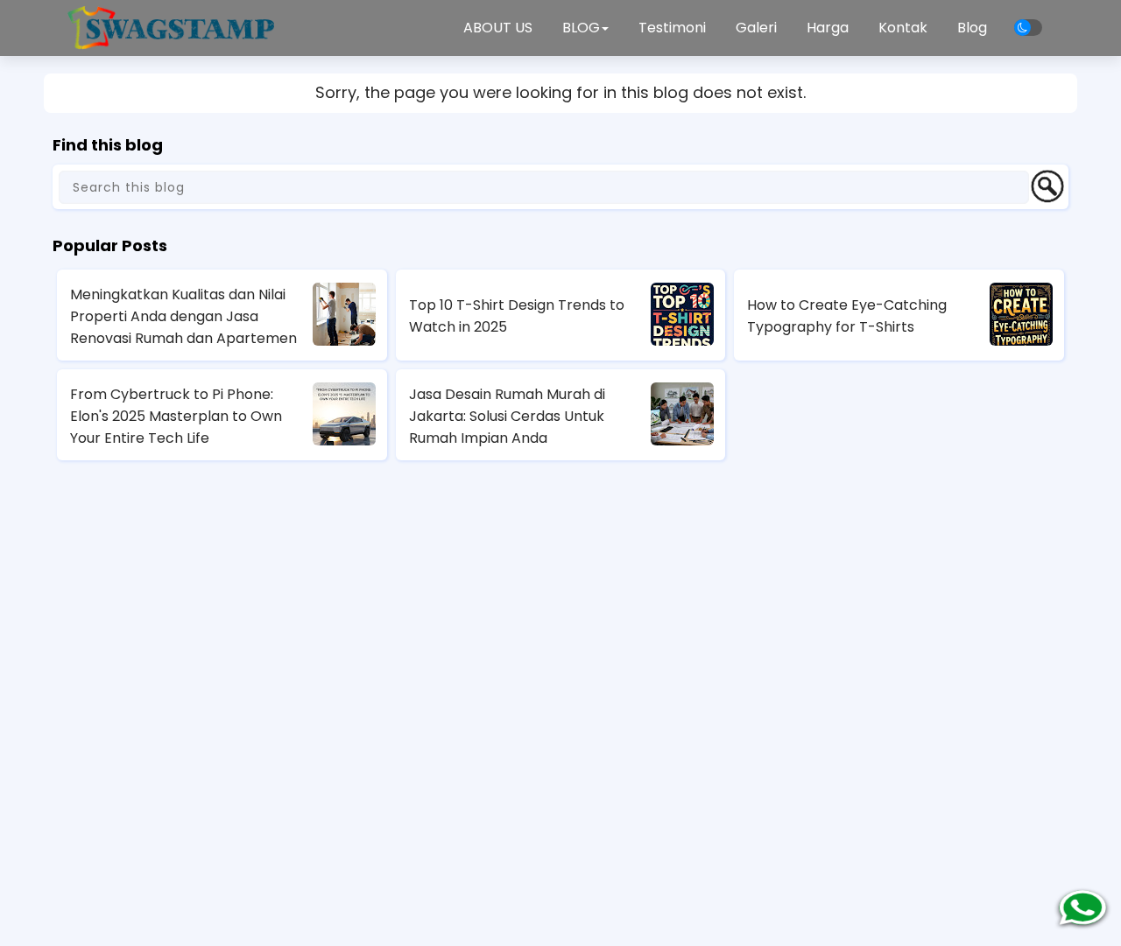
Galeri (756, 28)
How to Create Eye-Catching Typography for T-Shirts (847, 316)
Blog (972, 28)
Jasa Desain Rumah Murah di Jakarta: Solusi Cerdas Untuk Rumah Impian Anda (507, 416)
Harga (828, 28)
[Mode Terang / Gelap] (1028, 27)
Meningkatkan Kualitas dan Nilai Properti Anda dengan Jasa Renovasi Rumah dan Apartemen (183, 316)
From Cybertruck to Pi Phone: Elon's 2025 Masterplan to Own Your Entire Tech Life (176, 416)
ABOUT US (497, 28)
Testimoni (672, 28)
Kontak (902, 28)
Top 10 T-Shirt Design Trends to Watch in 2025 (516, 316)
